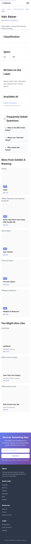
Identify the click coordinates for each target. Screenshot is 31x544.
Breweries (5, 485)
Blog (3, 496)
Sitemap (4, 530)
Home (3, 9)
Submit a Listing (6, 515)
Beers (9, 9)
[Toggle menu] (28, 3)
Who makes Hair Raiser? (12, 148)
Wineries (4, 488)
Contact (4, 512)
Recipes (4, 499)
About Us (4, 509)
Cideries (4, 491)
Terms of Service (7, 527)
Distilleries (5, 493)
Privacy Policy (6, 524)
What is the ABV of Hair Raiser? (15, 129)
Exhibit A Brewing (18, 9)
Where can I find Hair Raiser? (14, 139)
